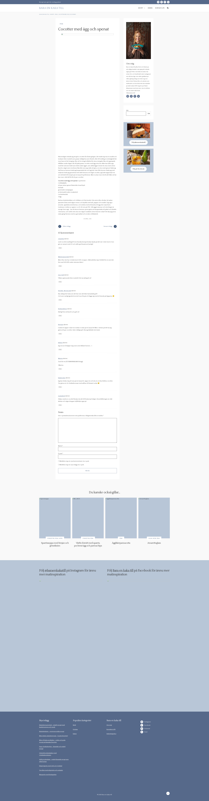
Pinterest (147, 728)
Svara (60, 281)
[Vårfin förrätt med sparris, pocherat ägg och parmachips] (87, 518)
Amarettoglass (154, 543)
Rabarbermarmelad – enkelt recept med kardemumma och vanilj (52, 726)
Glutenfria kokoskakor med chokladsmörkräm (48, 754)
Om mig (109, 725)
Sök (127, 110)
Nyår (154, 538)
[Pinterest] (164, 2)
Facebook (147, 725)
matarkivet (61, 396)
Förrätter (51, 538)
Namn (60, 446)
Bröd (74, 725)
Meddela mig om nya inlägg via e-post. (72, 464)
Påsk (61, 24)
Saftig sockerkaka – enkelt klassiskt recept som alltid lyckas (54, 760)
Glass (150, 538)
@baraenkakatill (55, 570)
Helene (60, 342)
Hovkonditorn (62, 309)
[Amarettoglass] (154, 518)
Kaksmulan (61, 378)
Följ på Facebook (138, 169)
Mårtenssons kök (63, 257)
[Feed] (168, 2)
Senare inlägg (108, 226)
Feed (145, 732)
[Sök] (168, 8)
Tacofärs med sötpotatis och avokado (51, 770)
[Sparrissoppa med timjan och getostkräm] (54, 518)
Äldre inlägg (66, 226)
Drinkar (75, 729)
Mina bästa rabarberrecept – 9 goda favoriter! (53, 736)
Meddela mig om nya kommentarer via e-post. (74, 461)
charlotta (61, 239)
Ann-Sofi (61, 275)
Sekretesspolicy (111, 733)
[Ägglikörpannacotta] (121, 518)
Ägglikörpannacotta (121, 543)
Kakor (75, 733)
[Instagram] (158, 2)
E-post (60, 453)
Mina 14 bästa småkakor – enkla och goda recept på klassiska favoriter (52, 741)
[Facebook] (161, 2)
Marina (60, 358)
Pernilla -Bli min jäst (64, 290)
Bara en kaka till (123, 570)
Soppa (61, 538)
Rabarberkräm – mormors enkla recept (51, 731)
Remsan (60, 324)
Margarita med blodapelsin (47, 774)
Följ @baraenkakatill (138, 142)
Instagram (147, 722)
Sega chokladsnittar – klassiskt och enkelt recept (52, 747)
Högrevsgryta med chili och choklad (50, 766)
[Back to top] (168, 794)
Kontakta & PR (111, 729)
